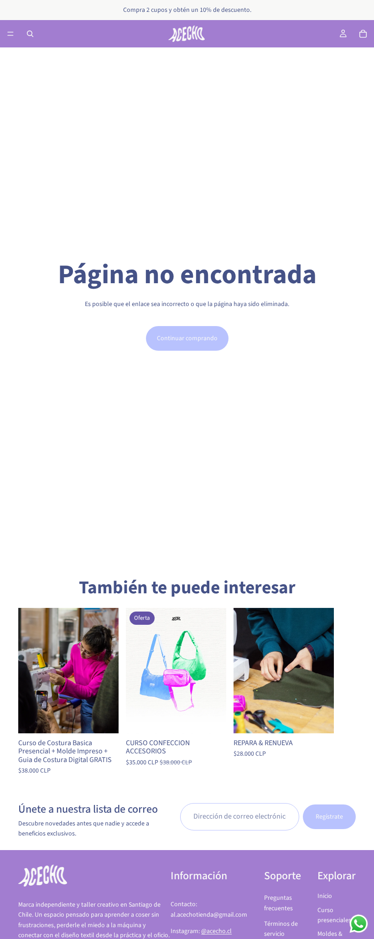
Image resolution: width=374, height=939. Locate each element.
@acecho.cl (216, 931)
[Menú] (10, 33)
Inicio (324, 896)
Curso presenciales (334, 915)
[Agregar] (320, 719)
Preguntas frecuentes (278, 903)
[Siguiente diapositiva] (346, 692)
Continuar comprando (187, 338)
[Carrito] (363, 34)
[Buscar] (30, 34)
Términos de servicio (281, 929)
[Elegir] (104, 719)
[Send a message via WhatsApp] (358, 923)
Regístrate (329, 816)
